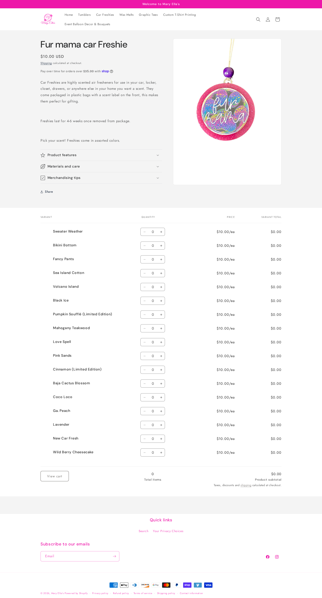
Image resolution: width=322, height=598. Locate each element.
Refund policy (121, 593)
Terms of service (143, 593)
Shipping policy (166, 593)
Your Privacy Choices (168, 531)
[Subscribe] (114, 556)
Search (144, 531)
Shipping (46, 63)
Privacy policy (100, 593)
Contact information (191, 593)
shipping (246, 485)
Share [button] (49, 191)
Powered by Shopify (76, 593)
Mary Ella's (57, 593)
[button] (258, 19)
